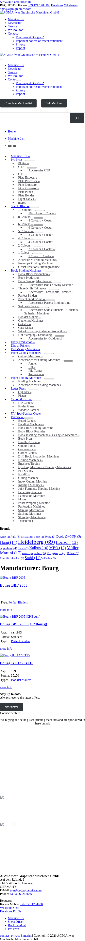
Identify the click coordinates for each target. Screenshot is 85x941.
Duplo (62, 536)
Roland (73, 553)
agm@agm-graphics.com (15, 9)
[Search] (77, 118)
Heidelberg (36, 542)
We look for (15, 30)
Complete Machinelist (18, 103)
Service (12, 26)
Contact (13, 33)
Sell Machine (54, 103)
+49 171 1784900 (39, 5)
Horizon (67, 542)
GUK (75, 536)
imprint (27, 935)
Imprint (20, 48)
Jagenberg (8, 548)
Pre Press (13, 928)
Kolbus (38, 548)
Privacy (20, 44)
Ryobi (4, 558)
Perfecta (27, 553)
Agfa (15, 536)
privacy (15, 935)
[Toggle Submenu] (49, 353)
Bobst (39, 536)
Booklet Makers (21, 680)
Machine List (16, 19)
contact (4, 935)
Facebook (57, 5)
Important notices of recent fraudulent (39, 41)
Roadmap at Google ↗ (30, 37)
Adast (5, 536)
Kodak (23, 548)
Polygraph (56, 553)
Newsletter (14, 22)
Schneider (17, 558)
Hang (8, 542)
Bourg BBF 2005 (13, 585)
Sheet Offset (15, 921)
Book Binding (17, 925)
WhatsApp (70, 5)
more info (6, 609)
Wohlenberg (48, 558)
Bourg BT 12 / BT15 (16, 663)
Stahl (33, 557)
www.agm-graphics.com (15, 1)
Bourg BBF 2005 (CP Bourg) (23, 624)
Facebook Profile (10, 911)
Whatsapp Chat (9, 907)
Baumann (27, 537)
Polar (40, 553)
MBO (57, 547)
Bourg (50, 536)
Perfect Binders (18, 602)
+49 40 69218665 (20, 894)
